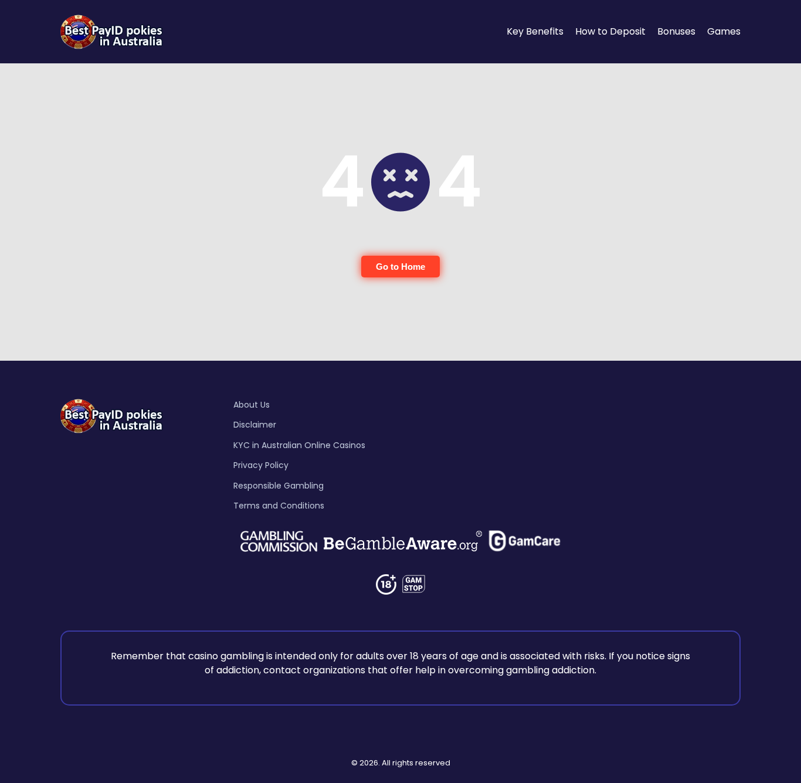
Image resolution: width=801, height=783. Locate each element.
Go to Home (400, 267)
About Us (251, 405)
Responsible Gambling (278, 486)
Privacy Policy (261, 465)
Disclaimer (254, 425)
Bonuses (676, 31)
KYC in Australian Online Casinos (299, 445)
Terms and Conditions (278, 505)
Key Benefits (535, 31)
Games (724, 31)
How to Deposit (610, 31)
